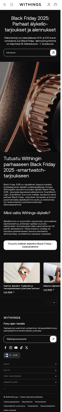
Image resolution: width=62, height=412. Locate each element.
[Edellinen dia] (47, 303)
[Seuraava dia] (54, 303)
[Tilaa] (53, 53)
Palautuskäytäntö (47, 406)
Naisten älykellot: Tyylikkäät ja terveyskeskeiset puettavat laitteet (22, 287)
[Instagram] (10, 347)
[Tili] (49, 4)
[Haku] (11, 4)
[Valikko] (5, 4)
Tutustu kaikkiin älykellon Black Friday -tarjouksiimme (30, 245)
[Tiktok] (21, 347)
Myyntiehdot (27, 402)
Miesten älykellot (51, 286)
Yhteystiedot (33, 406)
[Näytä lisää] (30, 389)
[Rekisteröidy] (53, 339)
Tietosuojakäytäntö (12, 402)
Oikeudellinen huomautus (14, 406)
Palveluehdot (40, 402)
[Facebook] (5, 347)
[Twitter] (26, 347)
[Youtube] (16, 347)
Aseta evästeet (10, 410)
